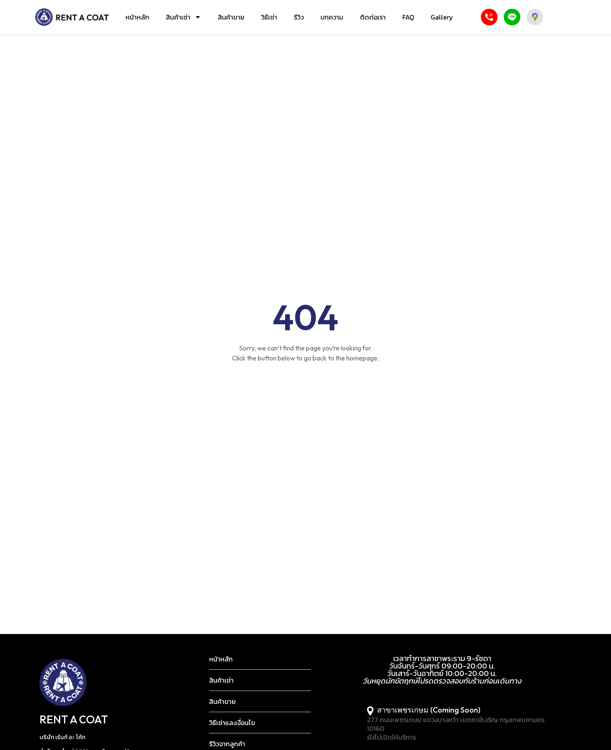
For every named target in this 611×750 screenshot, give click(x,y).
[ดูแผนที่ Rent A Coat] (535, 17)
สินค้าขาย (231, 17)
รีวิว (299, 17)
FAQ (408, 17)
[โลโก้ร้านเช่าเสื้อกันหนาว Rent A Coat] (72, 17)
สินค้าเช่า (178, 17)
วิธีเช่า (269, 17)
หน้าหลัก (137, 17)
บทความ (331, 17)
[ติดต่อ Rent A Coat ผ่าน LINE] (512, 17)
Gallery (442, 17)
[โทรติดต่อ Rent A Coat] (489, 17)
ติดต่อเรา (373, 17)
